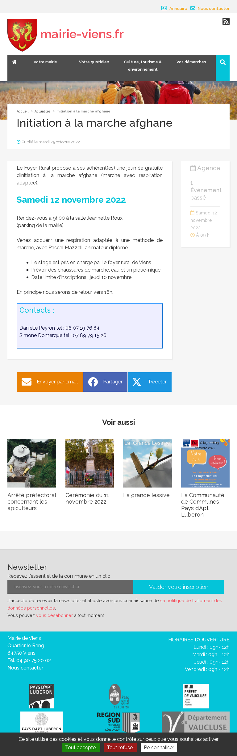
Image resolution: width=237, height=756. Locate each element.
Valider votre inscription (178, 587)
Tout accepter (81, 747)
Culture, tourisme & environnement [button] (143, 66)
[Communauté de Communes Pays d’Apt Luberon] (41, 696)
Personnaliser (159, 747)
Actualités (42, 111)
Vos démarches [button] (191, 62)
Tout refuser (120, 747)
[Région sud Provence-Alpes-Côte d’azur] (118, 722)
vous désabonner (54, 615)
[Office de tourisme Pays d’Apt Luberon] (41, 723)
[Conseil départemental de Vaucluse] (196, 722)
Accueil (22, 111)
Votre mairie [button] (45, 62)
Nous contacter (213, 8)
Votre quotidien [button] (94, 62)
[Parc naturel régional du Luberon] (119, 696)
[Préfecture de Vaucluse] (196, 696)
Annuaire (177, 8)
